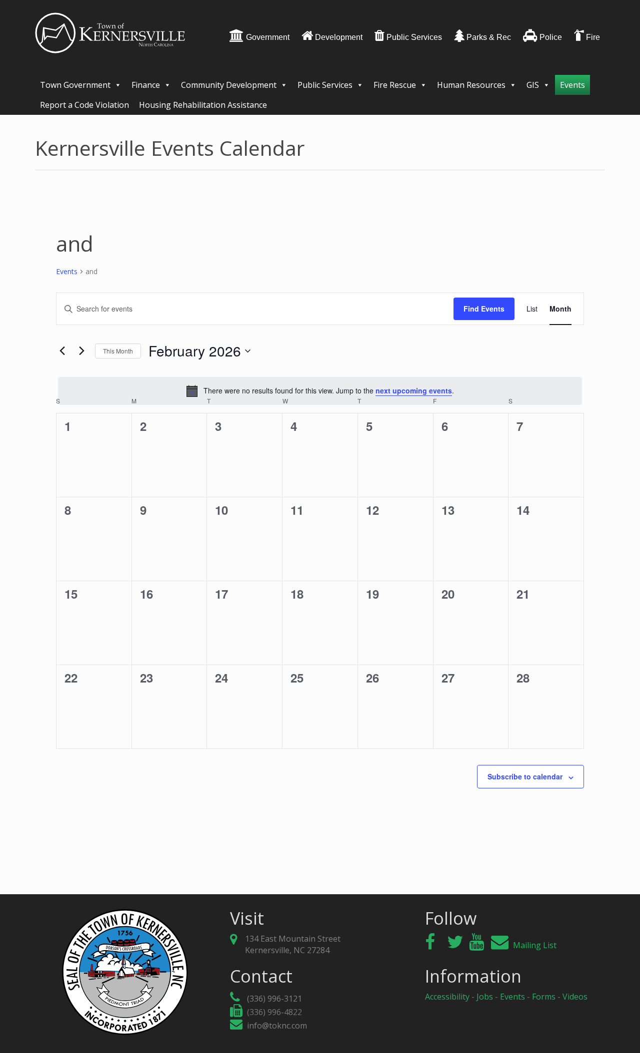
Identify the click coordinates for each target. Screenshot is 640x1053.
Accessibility (447, 996)
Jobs (484, 996)
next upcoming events (414, 390)
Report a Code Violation (84, 104)
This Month (118, 351)
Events (572, 84)
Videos (575, 996)
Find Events (484, 309)
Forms (544, 996)
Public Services (325, 84)
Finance (146, 84)
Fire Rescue (395, 84)
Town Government (75, 84)
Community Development (228, 84)
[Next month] (82, 351)
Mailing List (533, 945)
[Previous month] (62, 351)
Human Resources (471, 84)
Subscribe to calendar (525, 776)
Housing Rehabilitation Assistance (203, 104)
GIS (532, 84)
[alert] (320, 391)
